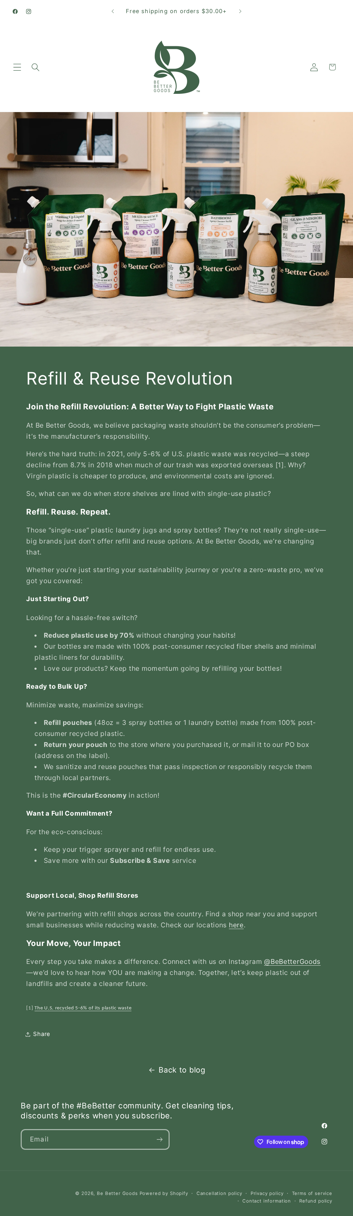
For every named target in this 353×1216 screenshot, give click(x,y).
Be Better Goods (117, 1193)
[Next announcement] (240, 11)
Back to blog (182, 1069)
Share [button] (41, 1033)
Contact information (266, 1201)
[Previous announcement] (112, 11)
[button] (17, 67)
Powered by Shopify (164, 1193)
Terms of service (312, 1193)
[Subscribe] (159, 1139)
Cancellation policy (219, 1193)
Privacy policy (267, 1193)
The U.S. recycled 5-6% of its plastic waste (82, 1008)
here (236, 925)
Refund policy (315, 1201)
